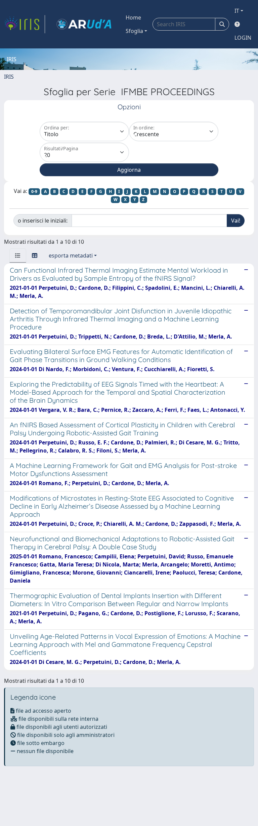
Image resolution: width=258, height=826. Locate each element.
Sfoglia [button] (134, 31)
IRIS (9, 76)
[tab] (17, 255)
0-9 (34, 191)
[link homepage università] (84, 24)
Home (133, 17)
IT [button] (236, 10)
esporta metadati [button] (71, 255)
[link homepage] (24, 24)
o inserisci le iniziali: (43, 220)
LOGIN (242, 37)
